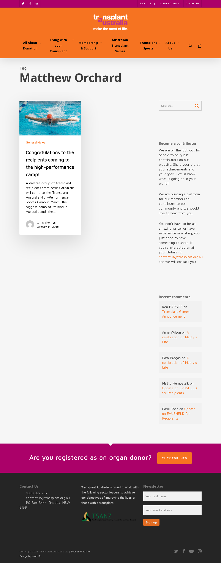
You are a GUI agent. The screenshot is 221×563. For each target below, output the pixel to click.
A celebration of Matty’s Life (179, 337)
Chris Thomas (46, 222)
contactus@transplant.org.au (181, 257)
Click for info (174, 458)
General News (35, 142)
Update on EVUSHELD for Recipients (179, 413)
